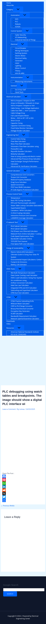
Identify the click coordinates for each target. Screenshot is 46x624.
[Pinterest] (23, 479)
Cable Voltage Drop (18, 113)
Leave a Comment (9, 409)
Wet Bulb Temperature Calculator (23, 273)
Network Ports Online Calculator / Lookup (26, 234)
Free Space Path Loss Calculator (22, 244)
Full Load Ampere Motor (20, 116)
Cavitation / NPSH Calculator (21, 210)
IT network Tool (12, 222)
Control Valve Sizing (18, 139)
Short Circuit (15, 120)
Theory (17, 71)
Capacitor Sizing (16, 123)
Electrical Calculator (13, 97)
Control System (16, 31)
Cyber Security (20, 35)
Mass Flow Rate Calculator (20, 144)
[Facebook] (23, 476)
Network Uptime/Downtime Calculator (25, 319)
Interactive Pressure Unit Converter (24, 215)
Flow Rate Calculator (18, 141)
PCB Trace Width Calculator (21, 187)
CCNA (8, 297)
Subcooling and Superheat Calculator (24, 290)
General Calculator (13, 171)
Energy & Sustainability (14, 248)
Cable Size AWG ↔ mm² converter (23, 110)
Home (8, 3)
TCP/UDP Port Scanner (19, 241)
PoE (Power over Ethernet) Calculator (24, 231)
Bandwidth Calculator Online (21, 239)
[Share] (23, 500)
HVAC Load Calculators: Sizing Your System (26, 278)
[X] (23, 493)
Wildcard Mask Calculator (20, 304)
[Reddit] (23, 490)
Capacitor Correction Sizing (21, 125)
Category (9, 9)
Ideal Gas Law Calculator (20, 285)
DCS (16, 19)
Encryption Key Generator (20, 311)
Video (8, 324)
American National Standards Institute (25, 332)
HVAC (17, 63)
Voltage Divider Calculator (20, 131)
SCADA (17, 27)
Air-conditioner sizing (19, 280)
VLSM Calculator (17, 313)
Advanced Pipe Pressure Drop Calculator (26, 159)
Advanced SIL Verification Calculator (24, 166)
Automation (15, 15)
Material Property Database (21, 180)
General (14, 86)
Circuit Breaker (20, 48)
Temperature (15, 198)
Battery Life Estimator (19, 264)
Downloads (10, 321)
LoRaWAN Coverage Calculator (22, 218)
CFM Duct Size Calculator (20, 293)
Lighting (18, 66)
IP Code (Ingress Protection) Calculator (25, 190)
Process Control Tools (14, 194)
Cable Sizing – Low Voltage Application (25, 108)
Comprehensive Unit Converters (22, 175)
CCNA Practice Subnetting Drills (22, 301)
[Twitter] (23, 497)
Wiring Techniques (22, 51)
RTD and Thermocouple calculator (23, 203)
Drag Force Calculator (19, 182)
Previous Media (7, 506)
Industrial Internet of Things (25, 40)
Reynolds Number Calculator (21, 151)
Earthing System (21, 53)
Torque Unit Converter (19, 177)
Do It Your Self (20, 90)
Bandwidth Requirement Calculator (24, 316)
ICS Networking (20, 37)
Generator (19, 61)
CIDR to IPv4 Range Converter (22, 306)
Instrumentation (17, 77)
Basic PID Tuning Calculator (21, 200)
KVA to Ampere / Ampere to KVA (23, 101)
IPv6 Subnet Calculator (19, 229)
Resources (10, 328)
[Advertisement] (23, 361)
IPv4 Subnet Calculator (19, 226)
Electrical (14, 44)
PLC (16, 21)
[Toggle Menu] (18, 9)
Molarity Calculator (18, 154)
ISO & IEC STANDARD (18, 334)
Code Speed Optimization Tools (22, 236)
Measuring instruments (23, 81)
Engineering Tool (12, 135)
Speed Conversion (17, 185)
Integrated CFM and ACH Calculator (24, 288)
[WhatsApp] (23, 483)
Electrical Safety (21, 58)
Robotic (18, 24)
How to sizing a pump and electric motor (26, 156)
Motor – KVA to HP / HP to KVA (22, 118)
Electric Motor (20, 56)
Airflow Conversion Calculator (22, 283)
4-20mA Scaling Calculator (20, 213)
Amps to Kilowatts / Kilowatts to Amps (25, 103)
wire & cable (19, 73)
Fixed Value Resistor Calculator (22, 128)
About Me (10, 5)
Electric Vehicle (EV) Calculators (22, 252)
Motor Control (20, 68)
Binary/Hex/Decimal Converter (22, 309)
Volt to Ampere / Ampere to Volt (23, 105)
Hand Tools (19, 92)
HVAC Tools (10, 269)
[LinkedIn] (23, 486)
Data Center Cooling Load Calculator (24, 275)
